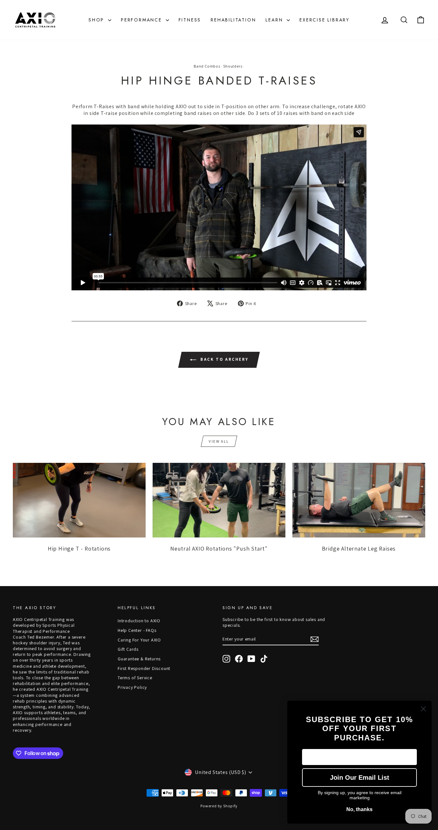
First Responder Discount (144, 668)
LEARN (275, 20)
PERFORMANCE (142, 20)
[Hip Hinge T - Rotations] (79, 500)
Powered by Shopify (218, 805)
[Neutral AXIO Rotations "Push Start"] (219, 500)
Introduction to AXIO (139, 621)
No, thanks (359, 809)
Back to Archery (223, 359)
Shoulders (232, 66)
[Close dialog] (423, 708)
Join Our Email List (359, 777)
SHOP (97, 20)
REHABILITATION (233, 20)
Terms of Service (135, 678)
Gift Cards (128, 649)
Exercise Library (324, 20)
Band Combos (207, 66)
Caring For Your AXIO (139, 640)
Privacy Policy (132, 687)
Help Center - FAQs (137, 630)
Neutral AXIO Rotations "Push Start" (219, 548)
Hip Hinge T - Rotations (79, 548)
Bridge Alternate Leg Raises (359, 548)
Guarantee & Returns (139, 659)
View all (219, 441)
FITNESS (190, 20)
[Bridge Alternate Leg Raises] (358, 500)
